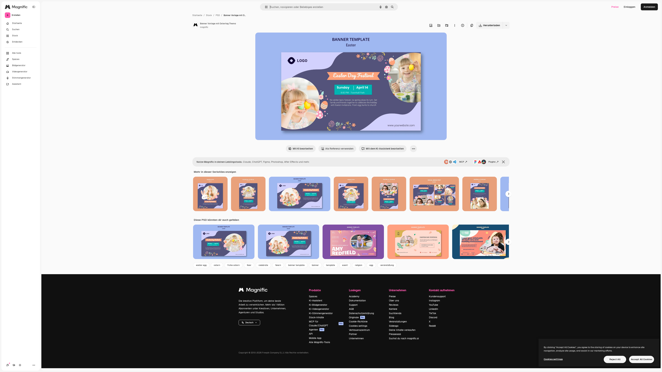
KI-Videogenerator (319, 309)
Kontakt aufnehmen (441, 290)
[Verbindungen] (7, 365)
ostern (217, 265)
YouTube (433, 304)
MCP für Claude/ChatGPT (326, 323)
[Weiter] (508, 194)
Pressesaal (395, 334)
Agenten (316, 329)
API (311, 333)
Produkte (315, 290)
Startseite (197, 15)
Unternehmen (356, 338)
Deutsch (249, 322)
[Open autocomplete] (265, 7)
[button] (249, 322)
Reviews (393, 304)
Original (277, 39)
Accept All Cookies (641, 359)
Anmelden (649, 6)
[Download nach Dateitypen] (506, 25)
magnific (204, 27)
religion (358, 265)
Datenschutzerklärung (361, 313)
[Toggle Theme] (20, 365)
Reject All (614, 359)
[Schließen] (503, 162)
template (330, 265)
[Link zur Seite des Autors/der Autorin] (195, 25)
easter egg (201, 265)
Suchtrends (395, 313)
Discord (433, 317)
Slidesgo (393, 325)
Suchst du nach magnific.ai (404, 338)
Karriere (393, 309)
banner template (296, 265)
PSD (218, 15)
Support (353, 304)
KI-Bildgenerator (318, 304)
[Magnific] (253, 290)
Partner (353, 334)
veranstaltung (387, 265)
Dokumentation (357, 300)
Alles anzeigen (227, 171)
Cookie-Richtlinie (358, 321)
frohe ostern (233, 265)
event (345, 265)
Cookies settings (358, 325)
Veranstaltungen (398, 321)
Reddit (432, 325)
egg (371, 265)
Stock (209, 15)
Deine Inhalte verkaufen (402, 330)
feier (249, 265)
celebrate (263, 265)
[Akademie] (14, 365)
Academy (354, 296)
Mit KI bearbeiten (303, 148)
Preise (615, 6)
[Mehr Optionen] (454, 25)
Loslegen (355, 290)
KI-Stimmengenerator (321, 313)
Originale (356, 317)
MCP (461, 162)
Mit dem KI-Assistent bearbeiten (385, 148)
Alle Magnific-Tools (319, 342)
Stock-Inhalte (316, 317)
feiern (278, 265)
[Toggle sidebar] (34, 7)
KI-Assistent (315, 300)
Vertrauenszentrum (359, 330)
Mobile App (315, 338)
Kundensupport (437, 296)
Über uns (394, 300)
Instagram (434, 300)
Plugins (491, 162)
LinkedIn (433, 309)
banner (315, 265)
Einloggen (629, 6)
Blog (391, 317)
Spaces (313, 296)
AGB (351, 309)
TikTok (432, 313)
